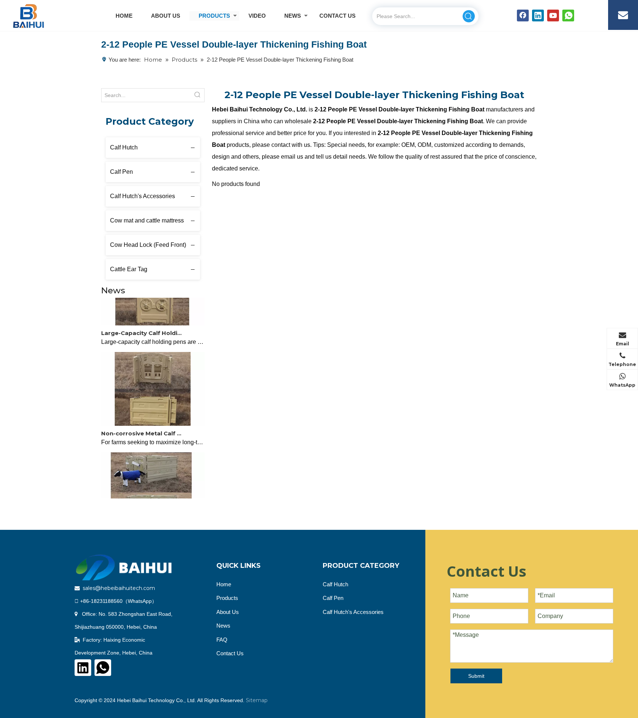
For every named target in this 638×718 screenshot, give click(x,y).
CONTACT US (337, 16)
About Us (227, 612)
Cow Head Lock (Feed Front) (148, 245)
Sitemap (257, 700)
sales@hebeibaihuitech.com (119, 588)
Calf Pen (121, 172)
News (223, 625)
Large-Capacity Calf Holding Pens (143, 328)
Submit (476, 676)
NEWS (292, 16)
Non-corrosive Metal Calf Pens (143, 429)
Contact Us (230, 653)
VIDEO (257, 16)
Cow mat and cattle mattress (147, 220)
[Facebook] (523, 15)
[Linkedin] (538, 15)
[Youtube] (553, 15)
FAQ (221, 639)
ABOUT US (165, 16)
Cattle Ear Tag (128, 269)
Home (223, 584)
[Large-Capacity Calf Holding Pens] (153, 319)
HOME (124, 16)
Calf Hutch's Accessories (142, 196)
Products (227, 598)
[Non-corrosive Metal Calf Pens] (153, 419)
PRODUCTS (214, 16)
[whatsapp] (568, 15)
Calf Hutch (124, 147)
